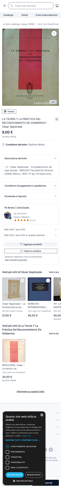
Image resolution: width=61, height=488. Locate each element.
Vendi (24, 15)
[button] (30, 158)
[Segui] (54, 33)
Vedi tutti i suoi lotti (14, 229)
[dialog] (24, 448)
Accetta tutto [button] (15, 475)
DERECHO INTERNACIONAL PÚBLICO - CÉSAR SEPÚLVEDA (38, 305)
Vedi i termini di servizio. (16, 260)
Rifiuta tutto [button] (34, 475)
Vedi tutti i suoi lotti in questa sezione (24, 235)
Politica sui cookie (49, 460)
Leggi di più (26, 435)
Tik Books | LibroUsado (16, 207)
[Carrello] (57, 6)
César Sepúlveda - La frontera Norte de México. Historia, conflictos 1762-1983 (13, 305)
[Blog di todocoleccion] (51, 450)
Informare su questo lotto (30, 391)
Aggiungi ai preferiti (32, 244)
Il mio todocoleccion (47, 15)
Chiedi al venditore (32, 251)
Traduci (10, 111)
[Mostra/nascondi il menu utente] (4, 6)
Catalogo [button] (8, 15)
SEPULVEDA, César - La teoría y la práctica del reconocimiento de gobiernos (13, 367)
